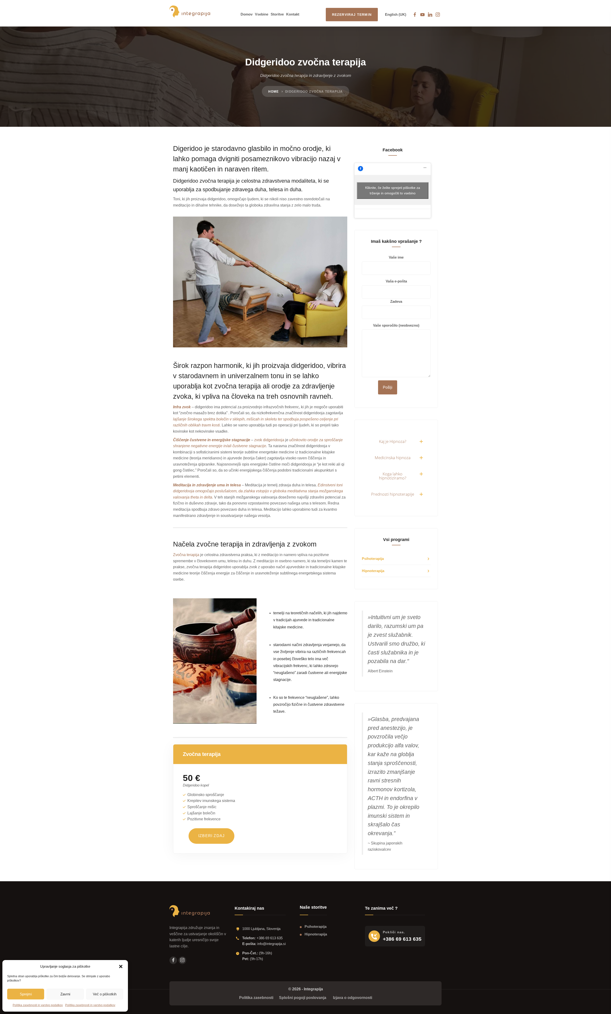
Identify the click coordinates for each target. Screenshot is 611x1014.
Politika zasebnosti (256, 998)
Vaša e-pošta (396, 281)
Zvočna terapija (186, 555)
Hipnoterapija (373, 571)
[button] (120, 966)
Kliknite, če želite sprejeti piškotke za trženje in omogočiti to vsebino (392, 190)
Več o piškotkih (104, 994)
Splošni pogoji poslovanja (302, 998)
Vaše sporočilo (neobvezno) (396, 325)
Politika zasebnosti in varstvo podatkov (38, 1005)
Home (273, 91)
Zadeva (396, 301)
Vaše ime (396, 257)
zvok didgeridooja (269, 440)
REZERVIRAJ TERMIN (352, 14)
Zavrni (65, 994)
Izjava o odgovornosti (352, 998)
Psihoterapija (373, 559)
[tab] (396, 441)
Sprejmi (26, 994)
